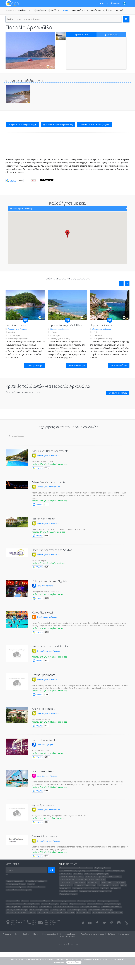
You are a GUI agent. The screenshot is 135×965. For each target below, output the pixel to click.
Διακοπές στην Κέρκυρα (68, 868)
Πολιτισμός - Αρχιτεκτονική (107, 901)
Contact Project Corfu (52, 920)
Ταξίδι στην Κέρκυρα (102, 868)
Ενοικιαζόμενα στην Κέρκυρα (48, 455)
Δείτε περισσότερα (34, 365)
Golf (76, 907)
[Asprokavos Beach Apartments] (17, 457)
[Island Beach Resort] (17, 778)
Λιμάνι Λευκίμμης (66, 885)
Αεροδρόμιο (106, 882)
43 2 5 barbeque (39, 560)
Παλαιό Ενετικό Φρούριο (68, 891)
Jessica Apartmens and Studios (50, 646)
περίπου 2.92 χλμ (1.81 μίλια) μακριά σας (49, 852)
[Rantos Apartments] (17, 522)
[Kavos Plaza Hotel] (17, 619)
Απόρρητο (7, 934)
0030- (34, 920)
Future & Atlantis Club (45, 740)
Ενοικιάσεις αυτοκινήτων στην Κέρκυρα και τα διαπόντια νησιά (82, 879)
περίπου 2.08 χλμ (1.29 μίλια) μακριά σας (49, 500)
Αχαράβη (94, 888)
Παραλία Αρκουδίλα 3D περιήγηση (94, 124)
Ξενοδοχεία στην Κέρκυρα (46, 617)
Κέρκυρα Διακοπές (85, 868)
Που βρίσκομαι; (65, 874)
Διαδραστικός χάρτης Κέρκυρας (96, 874)
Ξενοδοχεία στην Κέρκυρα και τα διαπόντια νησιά (103, 876)
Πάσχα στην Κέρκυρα (112, 904)
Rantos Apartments (43, 519)
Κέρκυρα (11, 10)
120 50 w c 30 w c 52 (41, 719)
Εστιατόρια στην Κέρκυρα (16, 884)
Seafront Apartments (44, 836)
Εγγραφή (116, 3)
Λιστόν (115, 885)
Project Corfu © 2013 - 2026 (67, 944)
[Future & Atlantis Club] (17, 747)
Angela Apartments (43, 709)
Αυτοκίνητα (112, 34)
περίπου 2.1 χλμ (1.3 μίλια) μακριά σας (48, 532)
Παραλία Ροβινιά (16, 325)
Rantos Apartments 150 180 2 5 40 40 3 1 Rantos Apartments (58, 529)
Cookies (26, 934)
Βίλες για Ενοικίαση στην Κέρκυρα (19, 890)
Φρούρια (25, 901)
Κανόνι (123, 885)
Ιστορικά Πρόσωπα (13, 907)
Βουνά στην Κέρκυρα (31, 904)
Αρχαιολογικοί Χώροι (77, 904)
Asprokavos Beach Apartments (50, 451)
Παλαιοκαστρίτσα (104, 885)
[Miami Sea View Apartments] (17, 485)
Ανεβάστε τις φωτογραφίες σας (59, 124)
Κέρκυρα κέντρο (93, 882)
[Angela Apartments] (17, 715)
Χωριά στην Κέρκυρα (95, 904)
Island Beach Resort (43, 771)
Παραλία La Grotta (101, 325)
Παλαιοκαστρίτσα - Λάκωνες (85, 885)
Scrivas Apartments (43, 675)
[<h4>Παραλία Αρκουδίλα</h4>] (30, 50)
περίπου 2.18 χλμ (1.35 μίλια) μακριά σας (49, 628)
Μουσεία (31, 884)
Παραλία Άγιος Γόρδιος (68, 894)
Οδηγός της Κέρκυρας (95, 871)
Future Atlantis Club (40, 750)
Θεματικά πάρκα (45, 907)
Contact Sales (49, 924)
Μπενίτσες (104, 888)
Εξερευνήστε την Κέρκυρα (115, 871)
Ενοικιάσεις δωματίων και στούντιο (72, 882)
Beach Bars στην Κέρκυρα (46, 776)
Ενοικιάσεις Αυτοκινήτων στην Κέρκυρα (21, 912)
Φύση (67, 10)
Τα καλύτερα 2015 (27, 10)
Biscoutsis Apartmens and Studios (52, 550)
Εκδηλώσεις (43, 10)
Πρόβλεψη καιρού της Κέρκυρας (71, 876)
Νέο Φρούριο (115, 888)
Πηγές (35, 934)
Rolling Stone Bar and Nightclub (50, 581)
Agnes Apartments (43, 805)
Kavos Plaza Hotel (42, 612)
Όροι (17, 934)
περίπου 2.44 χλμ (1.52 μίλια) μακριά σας (49, 753)
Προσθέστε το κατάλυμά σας (92, 934)
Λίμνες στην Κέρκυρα (14, 904)
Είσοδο (105, 3)
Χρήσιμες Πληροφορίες (15, 881)
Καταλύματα (82, 34)
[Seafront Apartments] (17, 840)
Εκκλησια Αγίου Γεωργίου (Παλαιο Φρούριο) (95, 891)
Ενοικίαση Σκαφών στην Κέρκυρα (100, 910)
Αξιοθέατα (56, 10)
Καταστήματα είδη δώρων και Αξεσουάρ (107, 912)
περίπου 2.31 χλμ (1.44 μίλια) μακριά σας (49, 722)
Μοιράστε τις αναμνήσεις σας (21, 124)
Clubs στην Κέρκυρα (44, 586)
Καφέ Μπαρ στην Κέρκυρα (77, 910)
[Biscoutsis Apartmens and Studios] (17, 552)
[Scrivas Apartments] (17, 681)
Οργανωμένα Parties (30, 907)
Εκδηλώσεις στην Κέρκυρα (63, 907)
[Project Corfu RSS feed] (126, 923)
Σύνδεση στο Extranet (68, 934)
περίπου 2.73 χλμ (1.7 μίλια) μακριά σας (49, 818)
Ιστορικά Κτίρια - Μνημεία (40, 901)
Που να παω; (78, 874)
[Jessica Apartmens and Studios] (17, 653)
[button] (67, 234)
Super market (69, 912)
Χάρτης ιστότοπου (67, 936)
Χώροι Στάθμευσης (83, 912)
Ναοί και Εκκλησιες (59, 901)
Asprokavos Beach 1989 (42, 461)
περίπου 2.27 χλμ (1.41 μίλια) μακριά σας (49, 690)
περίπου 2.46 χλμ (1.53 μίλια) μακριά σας (49, 787)
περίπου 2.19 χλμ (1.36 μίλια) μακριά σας (49, 657)
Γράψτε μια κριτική (114, 10)
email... (10, 870)
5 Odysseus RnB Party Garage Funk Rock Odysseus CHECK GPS (59, 815)
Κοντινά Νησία (97, 10)
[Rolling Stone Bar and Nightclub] (17, 588)
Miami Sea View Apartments (48, 482)
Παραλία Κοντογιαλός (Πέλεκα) (66, 325)
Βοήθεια (111, 934)
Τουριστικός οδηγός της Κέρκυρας (72, 871)
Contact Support (50, 922)
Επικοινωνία (124, 934)
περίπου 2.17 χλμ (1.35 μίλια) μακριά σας (49, 594)
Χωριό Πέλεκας (65, 888)
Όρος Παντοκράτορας (81, 888)
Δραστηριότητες (80, 10)
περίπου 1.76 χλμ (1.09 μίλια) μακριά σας (49, 464)
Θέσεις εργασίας (49, 934)
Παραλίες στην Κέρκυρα (17, 329)
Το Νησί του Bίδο (13, 901)
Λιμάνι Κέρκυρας (119, 882)
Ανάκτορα (71, 901)
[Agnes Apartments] (17, 812)
